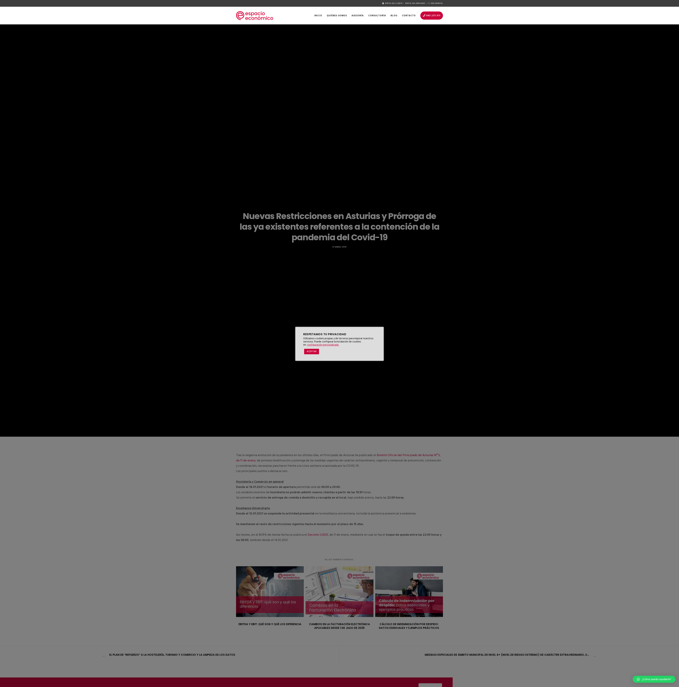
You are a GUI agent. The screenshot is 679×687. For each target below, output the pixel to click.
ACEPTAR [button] (312, 351)
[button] (654, 679)
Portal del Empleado (415, 3)
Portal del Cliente (393, 3)
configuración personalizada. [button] (323, 345)
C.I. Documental (435, 3)
